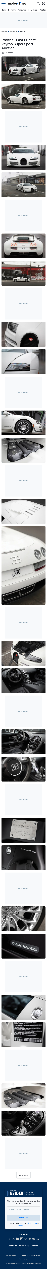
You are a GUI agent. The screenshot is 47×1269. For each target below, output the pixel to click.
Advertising (24, 1245)
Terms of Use (23, 1225)
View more (23, 1175)
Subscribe (23, 1218)
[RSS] (37, 1238)
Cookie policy (23, 1255)
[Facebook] (9, 1238)
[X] (13, 1238)
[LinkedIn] (17, 1238)
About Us (13, 1245)
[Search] (38, 3)
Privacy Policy (32, 1223)
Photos (42, 10)
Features (22, 10)
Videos (34, 10)
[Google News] (25, 1238)
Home (4, 31)
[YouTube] (33, 1238)
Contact (34, 1245)
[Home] (17, 3)
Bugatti (13, 31)
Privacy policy (11, 1255)
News (4, 10)
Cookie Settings (35, 1255)
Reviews (12, 10)
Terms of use (23, 1259)
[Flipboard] (21, 1238)
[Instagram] (29, 1238)
